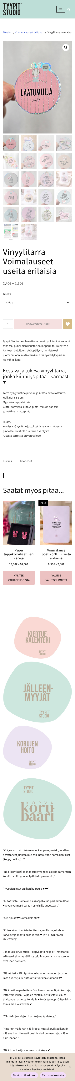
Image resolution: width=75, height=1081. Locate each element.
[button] (65, 47)
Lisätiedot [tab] (26, 461)
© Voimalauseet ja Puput (29, 32)
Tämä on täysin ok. (24, 1075)
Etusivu (7, 32)
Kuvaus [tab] (7, 461)
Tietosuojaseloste (53, 1075)
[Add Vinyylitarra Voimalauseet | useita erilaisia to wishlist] (67, 324)
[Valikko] (60, 9)
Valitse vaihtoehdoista (19, 578)
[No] (70, 1067)
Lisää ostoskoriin (38, 324)
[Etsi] (68, 9)
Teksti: (7, 294)
